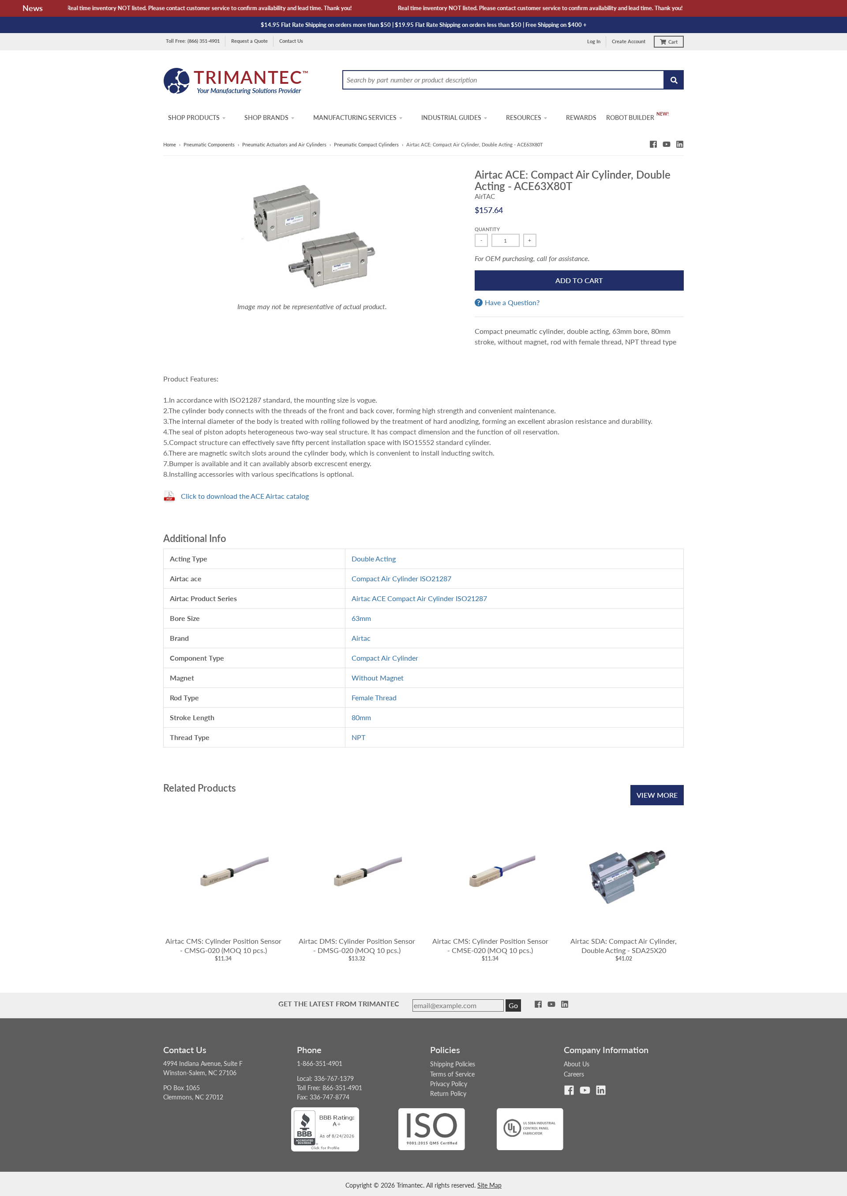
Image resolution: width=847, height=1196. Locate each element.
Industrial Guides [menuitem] (451, 117)
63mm (361, 618)
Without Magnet (378, 677)
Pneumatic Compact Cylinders (366, 144)
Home (169, 144)
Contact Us (291, 41)
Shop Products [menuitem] (194, 117)
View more (657, 795)
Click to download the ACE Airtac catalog (245, 496)
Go (513, 1005)
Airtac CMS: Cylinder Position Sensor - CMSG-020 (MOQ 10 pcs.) (223, 945)
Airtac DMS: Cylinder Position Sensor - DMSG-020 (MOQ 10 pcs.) (357, 945)
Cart (673, 42)
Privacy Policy (448, 1084)
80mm (361, 717)
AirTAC (485, 196)
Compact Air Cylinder (385, 658)
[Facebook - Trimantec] (653, 144)
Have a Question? (512, 302)
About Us (576, 1064)
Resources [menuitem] (523, 117)
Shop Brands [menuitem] (266, 117)
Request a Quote (249, 41)
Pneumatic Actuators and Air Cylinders (284, 144)
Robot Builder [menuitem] (630, 117)
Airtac (361, 638)
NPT (358, 737)
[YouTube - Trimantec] (667, 144)
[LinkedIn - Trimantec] (680, 144)
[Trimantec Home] (236, 83)
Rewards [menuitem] (581, 117)
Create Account (628, 41)
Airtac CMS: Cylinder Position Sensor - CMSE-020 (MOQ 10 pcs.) (490, 945)
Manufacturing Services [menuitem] (355, 117)
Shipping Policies (452, 1064)
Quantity (487, 229)
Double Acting (374, 558)
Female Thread (374, 697)
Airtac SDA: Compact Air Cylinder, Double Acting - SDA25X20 (623, 945)
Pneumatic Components (209, 144)
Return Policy (448, 1093)
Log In (593, 41)
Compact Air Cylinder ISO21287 (401, 578)
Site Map (489, 1185)
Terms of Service (452, 1074)
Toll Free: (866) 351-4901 (193, 41)
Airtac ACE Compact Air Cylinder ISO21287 (419, 598)
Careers (574, 1074)
